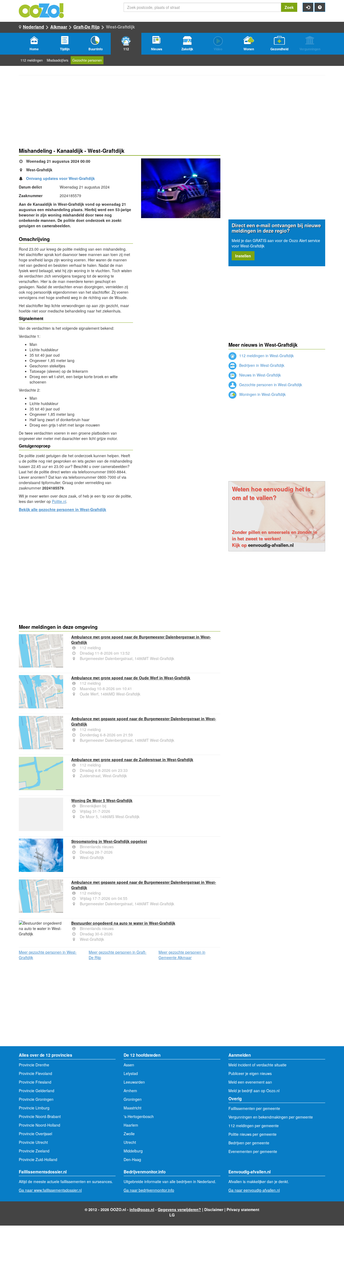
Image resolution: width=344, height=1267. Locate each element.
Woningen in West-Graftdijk (262, 394)
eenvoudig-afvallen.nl (271, 545)
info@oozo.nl (142, 1209)
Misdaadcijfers (57, 60)
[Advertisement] (119, 558)
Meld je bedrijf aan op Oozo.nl (254, 1090)
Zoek (289, 7)
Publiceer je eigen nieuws (250, 1073)
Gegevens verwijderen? (179, 1209)
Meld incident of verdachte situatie (257, 1064)
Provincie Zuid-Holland (38, 1159)
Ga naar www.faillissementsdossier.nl (50, 1190)
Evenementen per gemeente (252, 1151)
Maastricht (132, 1107)
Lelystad (131, 1073)
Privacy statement (243, 1209)
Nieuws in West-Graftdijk (259, 375)
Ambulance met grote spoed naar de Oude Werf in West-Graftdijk (130, 677)
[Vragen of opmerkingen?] (319, 7)
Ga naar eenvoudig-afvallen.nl (254, 1190)
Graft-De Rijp (86, 27)
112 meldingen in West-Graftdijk (266, 355)
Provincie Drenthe (34, 1064)
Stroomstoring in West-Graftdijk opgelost (109, 841)
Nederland (33, 27)
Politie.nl (59, 501)
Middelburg (133, 1151)
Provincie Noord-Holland (39, 1125)
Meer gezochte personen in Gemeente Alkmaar (182, 954)
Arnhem (130, 1090)
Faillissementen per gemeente (254, 1108)
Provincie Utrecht (33, 1142)
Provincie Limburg (34, 1107)
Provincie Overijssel (35, 1133)
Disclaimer (213, 1209)
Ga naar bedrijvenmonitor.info (149, 1190)
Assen (129, 1064)
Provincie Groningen (36, 1099)
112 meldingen (31, 60)
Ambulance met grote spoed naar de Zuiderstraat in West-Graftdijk (132, 759)
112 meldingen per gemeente (253, 1125)
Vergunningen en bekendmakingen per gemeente (270, 1117)
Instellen (243, 255)
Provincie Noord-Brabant (40, 1116)
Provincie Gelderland (36, 1090)
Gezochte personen (87, 60)
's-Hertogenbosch (139, 1116)
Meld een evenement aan (250, 1082)
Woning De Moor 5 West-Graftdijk (101, 800)
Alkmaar (58, 27)
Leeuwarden (134, 1082)
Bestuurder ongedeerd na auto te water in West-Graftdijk (123, 923)
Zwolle (129, 1133)
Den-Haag (132, 1159)
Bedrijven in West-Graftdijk (261, 365)
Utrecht (130, 1142)
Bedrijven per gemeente (248, 1142)
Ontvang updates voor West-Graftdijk (60, 178)
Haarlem (131, 1125)
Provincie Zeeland (34, 1151)
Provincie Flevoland (35, 1073)
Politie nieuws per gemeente (252, 1134)
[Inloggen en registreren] (308, 7)
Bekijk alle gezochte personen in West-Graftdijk (62, 509)
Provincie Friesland (35, 1082)
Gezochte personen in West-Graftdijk (270, 384)
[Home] (41, 10)
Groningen (133, 1099)
